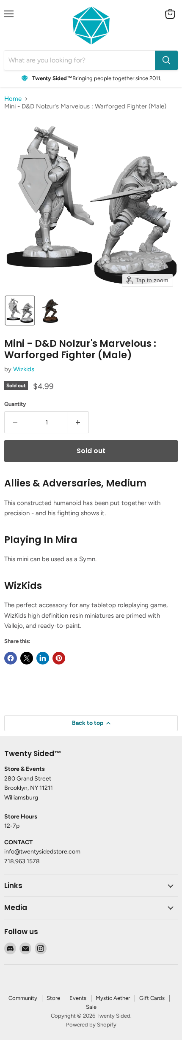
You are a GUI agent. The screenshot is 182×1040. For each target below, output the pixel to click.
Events (77, 998)
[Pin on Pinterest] (58, 658)
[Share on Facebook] (10, 658)
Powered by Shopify (91, 1024)
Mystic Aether (113, 998)
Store (53, 998)
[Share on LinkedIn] (42, 658)
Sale (91, 1007)
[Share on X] (26, 658)
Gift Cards (152, 998)
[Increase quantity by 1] (78, 422)
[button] (20, 310)
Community (22, 998)
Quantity (15, 404)
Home (13, 99)
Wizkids (23, 369)
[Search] (166, 60)
